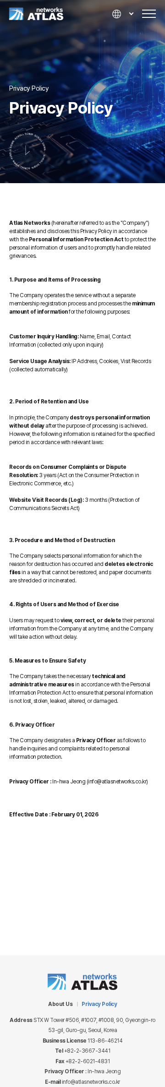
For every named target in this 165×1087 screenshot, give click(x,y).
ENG (123, 40)
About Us (60, 1004)
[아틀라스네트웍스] (47, 13)
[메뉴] (149, 13)
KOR (123, 28)
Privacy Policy (99, 1004)
